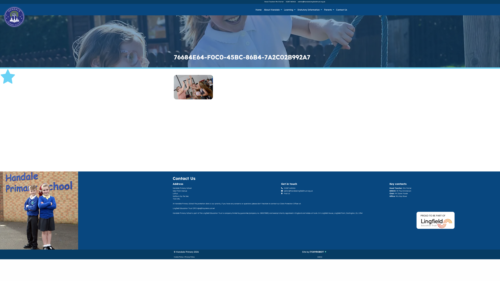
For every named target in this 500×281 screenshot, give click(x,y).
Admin (319, 257)
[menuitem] (258, 9)
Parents (328, 9)
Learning (288, 9)
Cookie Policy (178, 257)
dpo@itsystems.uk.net (206, 208)
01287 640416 (291, 2)
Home (258, 9)
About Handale (272, 9)
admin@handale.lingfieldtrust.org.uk (311, 2)
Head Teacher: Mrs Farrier (274, 2)
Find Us (286, 193)
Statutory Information (309, 9)
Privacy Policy (190, 257)
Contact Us (341, 9)
